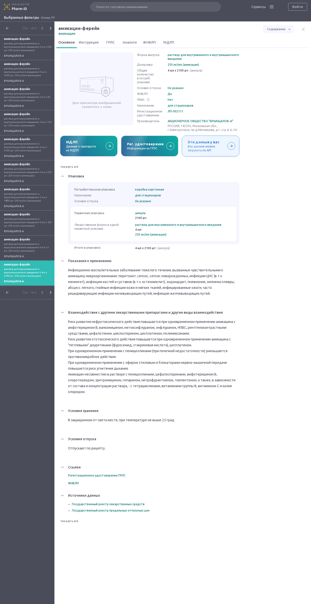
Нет (170, 99)
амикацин (66, 34)
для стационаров (180, 105)
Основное (66, 42)
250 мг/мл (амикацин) (183, 64)
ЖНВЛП (149, 42)
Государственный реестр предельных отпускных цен (110, 510)
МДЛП (168, 42)
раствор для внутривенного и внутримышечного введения (203, 56)
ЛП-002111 (175, 111)
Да (170, 93)
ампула (140, 213)
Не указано (176, 88)
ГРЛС (110, 42)
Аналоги (130, 42)
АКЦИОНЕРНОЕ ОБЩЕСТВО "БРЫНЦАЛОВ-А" (200, 121)
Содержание (276, 29)
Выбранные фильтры (21, 17)
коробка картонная (149, 189)
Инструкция (89, 42)
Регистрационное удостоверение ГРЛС (97, 475)
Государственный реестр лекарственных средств (108, 504)
